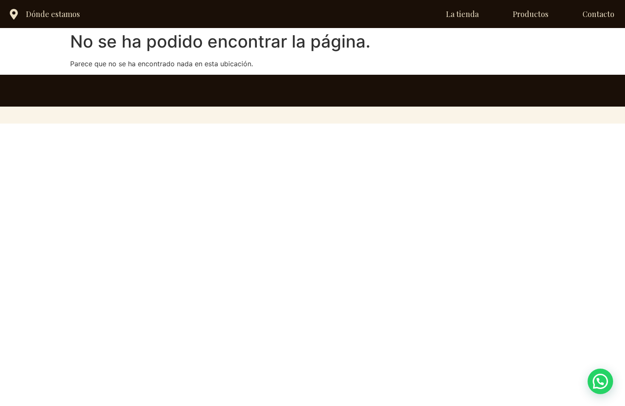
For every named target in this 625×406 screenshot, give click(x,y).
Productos (530, 14)
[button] (600, 381)
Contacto (598, 14)
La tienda (462, 14)
